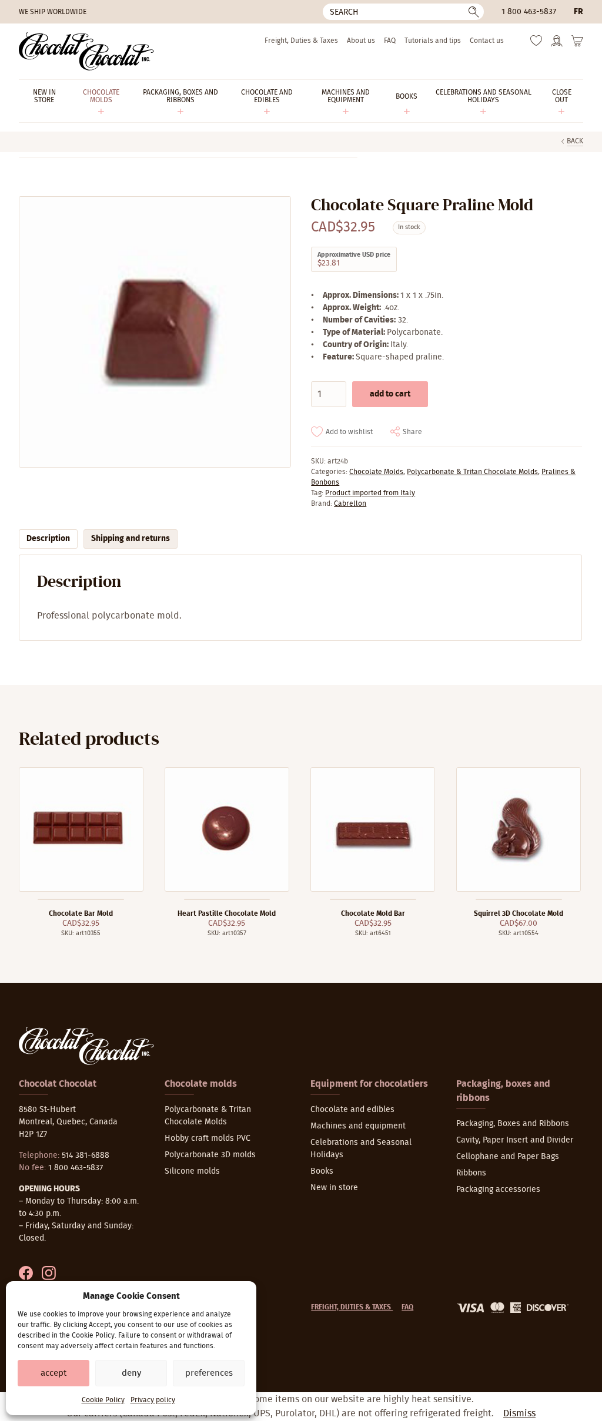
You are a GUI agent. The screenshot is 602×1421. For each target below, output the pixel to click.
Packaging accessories (498, 1189)
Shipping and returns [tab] (130, 539)
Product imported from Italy (370, 492)
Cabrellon (350, 503)
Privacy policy (153, 1399)
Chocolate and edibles (352, 1110)
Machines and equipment (358, 1126)
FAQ (390, 40)
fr (578, 12)
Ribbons (471, 1173)
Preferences (209, 1373)
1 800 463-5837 (528, 12)
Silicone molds (192, 1171)
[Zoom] (154, 332)
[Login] (557, 44)
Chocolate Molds (376, 471)
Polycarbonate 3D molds (210, 1155)
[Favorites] (536, 43)
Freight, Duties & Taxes (301, 40)
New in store (334, 1188)
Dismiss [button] (519, 1413)
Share (412, 431)
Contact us (487, 40)
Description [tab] (48, 539)
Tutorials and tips (432, 40)
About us (361, 40)
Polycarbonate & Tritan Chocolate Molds (472, 471)
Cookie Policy (103, 1399)
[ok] (474, 12)
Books (321, 1171)
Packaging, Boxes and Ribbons (512, 1124)
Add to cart (390, 394)
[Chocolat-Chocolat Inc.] (86, 51)
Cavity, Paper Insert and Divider (514, 1140)
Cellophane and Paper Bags (507, 1157)
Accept (53, 1373)
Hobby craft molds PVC (207, 1138)
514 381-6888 (85, 1155)
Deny (131, 1373)
